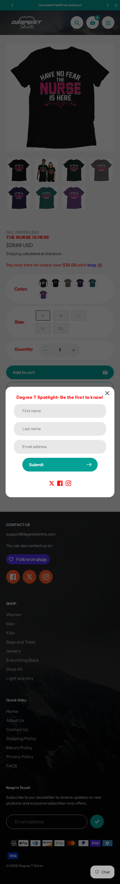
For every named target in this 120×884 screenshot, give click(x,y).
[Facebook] (60, 482)
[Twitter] (51, 482)
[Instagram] (68, 482)
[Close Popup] (107, 393)
